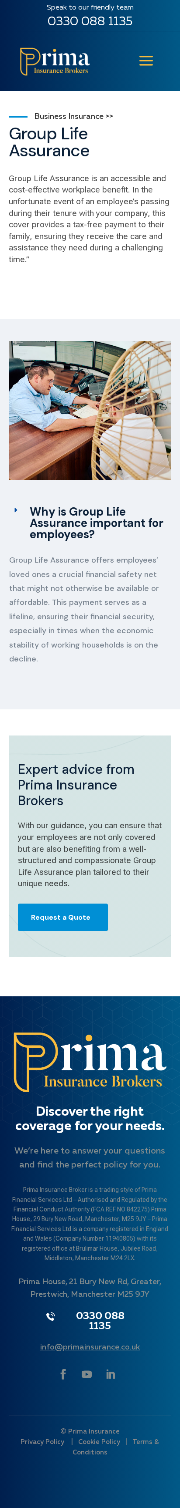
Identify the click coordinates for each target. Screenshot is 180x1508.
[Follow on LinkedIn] (110, 1374)
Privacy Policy (43, 1442)
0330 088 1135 (90, 22)
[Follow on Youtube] (87, 1374)
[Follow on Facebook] (63, 1374)
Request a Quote (60, 917)
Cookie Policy (99, 1442)
